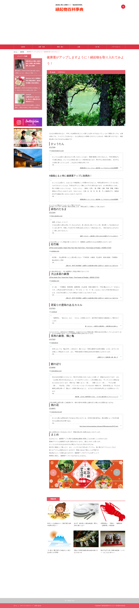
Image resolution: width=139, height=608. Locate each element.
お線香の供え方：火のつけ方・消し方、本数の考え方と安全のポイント (33, 99)
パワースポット (116, 47)
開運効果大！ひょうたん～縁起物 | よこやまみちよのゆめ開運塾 (99, 168)
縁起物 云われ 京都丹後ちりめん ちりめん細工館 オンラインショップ (96, 396)
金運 (79, 47)
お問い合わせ (37, 605)
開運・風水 (60, 47)
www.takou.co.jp (56, 371)
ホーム (15, 605)
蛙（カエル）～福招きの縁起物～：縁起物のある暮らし (101, 326)
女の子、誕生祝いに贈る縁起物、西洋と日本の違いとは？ (86, 524)
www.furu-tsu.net (56, 412)
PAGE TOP (71, 600)
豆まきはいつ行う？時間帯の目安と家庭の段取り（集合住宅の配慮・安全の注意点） (33, 81)
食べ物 (97, 47)
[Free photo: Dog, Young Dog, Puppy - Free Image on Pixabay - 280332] (74, 277)
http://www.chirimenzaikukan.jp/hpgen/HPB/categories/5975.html (99, 426)
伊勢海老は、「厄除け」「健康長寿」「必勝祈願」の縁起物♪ (112, 524)
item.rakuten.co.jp (56, 216)
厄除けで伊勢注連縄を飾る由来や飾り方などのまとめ (86, 551)
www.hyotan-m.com (57, 151)
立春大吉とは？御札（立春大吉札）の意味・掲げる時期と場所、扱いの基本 (33, 63)
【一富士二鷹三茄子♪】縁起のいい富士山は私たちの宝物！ (58, 551)
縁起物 (23, 47)
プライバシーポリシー (25, 605)
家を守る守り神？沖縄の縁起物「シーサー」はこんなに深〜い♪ (113, 551)
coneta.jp (54, 312)
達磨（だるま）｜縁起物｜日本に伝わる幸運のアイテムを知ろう (99, 236)
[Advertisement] (69, 27)
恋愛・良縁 (42, 47)
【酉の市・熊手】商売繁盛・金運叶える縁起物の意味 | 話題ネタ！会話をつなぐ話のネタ (91, 265)
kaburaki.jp (54, 343)
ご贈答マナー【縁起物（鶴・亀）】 (107, 357)
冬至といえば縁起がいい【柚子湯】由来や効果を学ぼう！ (59, 524)
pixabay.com (55, 251)
